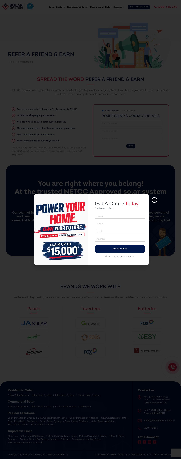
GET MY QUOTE (120, 249)
